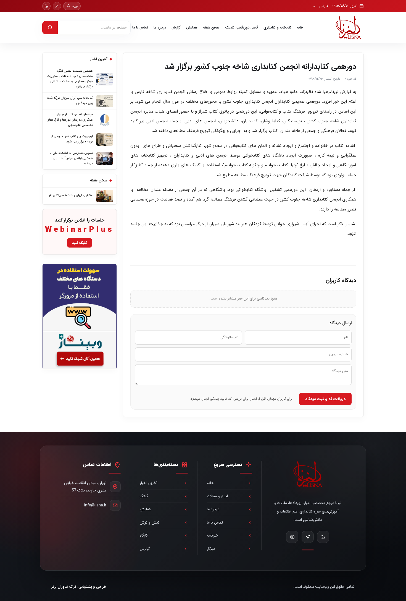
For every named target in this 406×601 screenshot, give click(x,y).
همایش (191, 27)
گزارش (176, 27)
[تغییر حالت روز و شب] (46, 6)
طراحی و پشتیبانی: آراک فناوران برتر (79, 587)
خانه (300, 27)
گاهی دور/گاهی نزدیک (241, 27)
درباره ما (160, 27)
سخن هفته (211, 27)
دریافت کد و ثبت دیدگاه (325, 399)
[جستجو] (50, 27)
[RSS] (57, 6)
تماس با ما (140, 27)
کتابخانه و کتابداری (277, 27)
